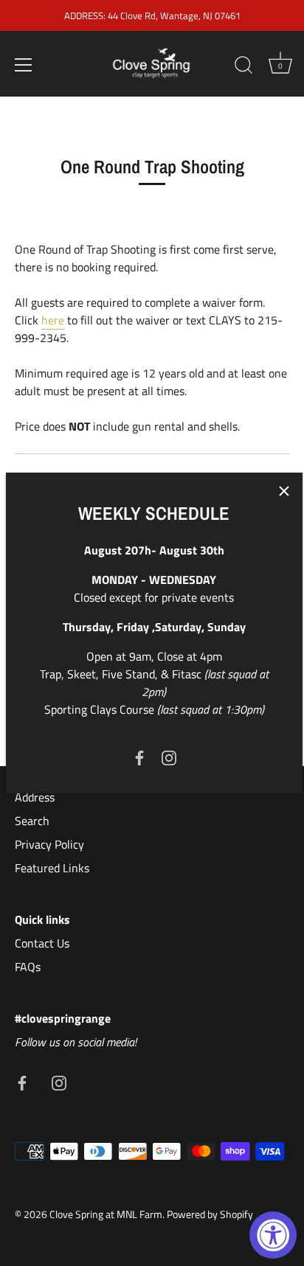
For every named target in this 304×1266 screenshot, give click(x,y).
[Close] (284, 491)
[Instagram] (169, 756)
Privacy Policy (49, 844)
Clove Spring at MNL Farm (105, 1214)
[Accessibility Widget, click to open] (273, 1235)
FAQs (28, 966)
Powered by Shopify (210, 1214)
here (52, 320)
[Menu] (23, 65)
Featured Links (52, 868)
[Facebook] (139, 756)
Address (35, 797)
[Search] (243, 67)
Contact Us (42, 943)
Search (32, 820)
